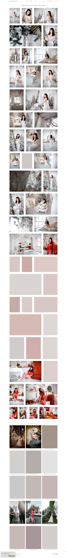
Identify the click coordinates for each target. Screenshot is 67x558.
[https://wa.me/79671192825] (54, 553)
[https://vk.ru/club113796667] (53, 553)
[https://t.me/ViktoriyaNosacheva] (55, 553)
